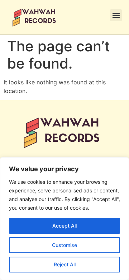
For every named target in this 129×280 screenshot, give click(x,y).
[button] (116, 15)
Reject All (65, 264)
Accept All (64, 226)
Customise (64, 245)
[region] (64, 218)
